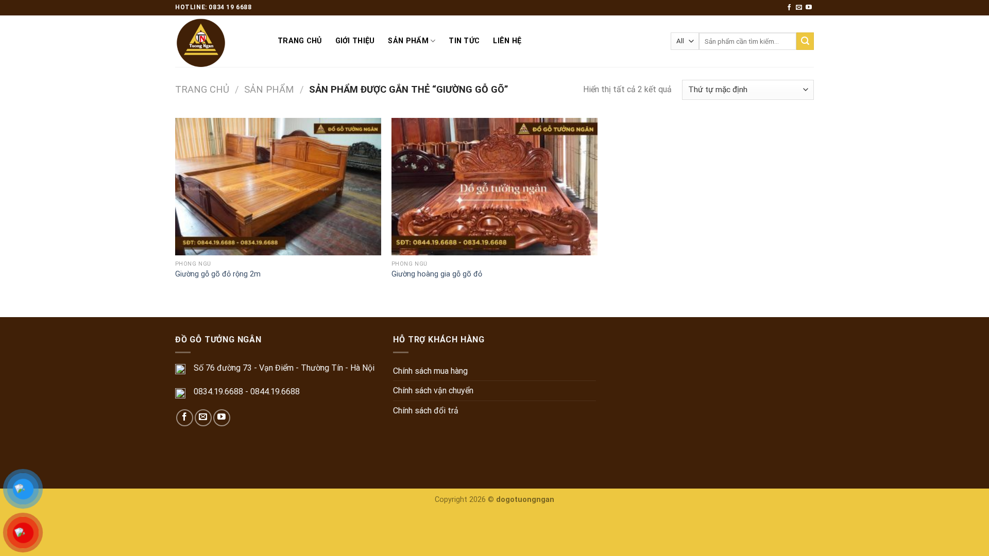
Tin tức (464, 41)
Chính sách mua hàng (430, 371)
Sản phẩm (408, 41)
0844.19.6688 (275, 391)
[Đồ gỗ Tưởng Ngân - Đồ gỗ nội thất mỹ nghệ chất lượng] (218, 41)
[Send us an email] (799, 7)
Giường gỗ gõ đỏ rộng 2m (218, 274)
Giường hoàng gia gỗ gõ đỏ (436, 274)
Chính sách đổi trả (425, 410)
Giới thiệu (355, 41)
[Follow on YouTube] (809, 7)
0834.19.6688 (218, 391)
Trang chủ (300, 41)
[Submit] (805, 41)
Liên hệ (507, 41)
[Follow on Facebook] (789, 7)
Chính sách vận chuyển (433, 390)
